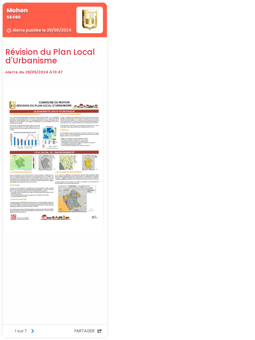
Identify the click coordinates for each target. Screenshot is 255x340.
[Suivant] (32, 331)
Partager (85, 331)
